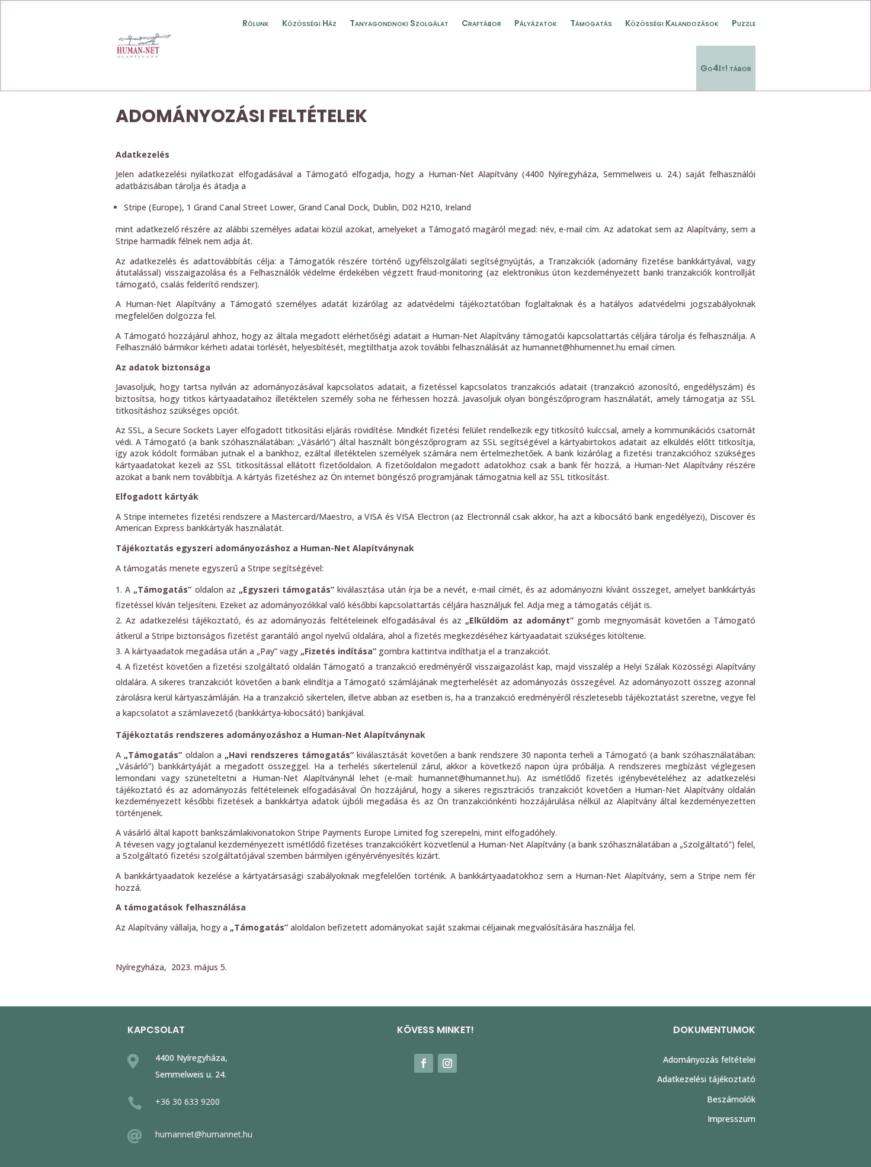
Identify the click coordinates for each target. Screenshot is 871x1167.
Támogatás (591, 23)
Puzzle (743, 23)
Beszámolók (731, 1099)
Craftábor (481, 23)
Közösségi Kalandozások (672, 23)
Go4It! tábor (725, 68)
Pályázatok (535, 23)
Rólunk (255, 23)
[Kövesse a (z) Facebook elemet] (423, 1063)
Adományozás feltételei (709, 1059)
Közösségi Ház (309, 23)
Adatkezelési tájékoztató (706, 1079)
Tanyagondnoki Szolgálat (399, 23)
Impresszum (731, 1118)
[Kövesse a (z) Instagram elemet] (447, 1063)
